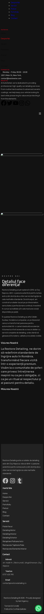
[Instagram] (12, 481)
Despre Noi (15, 2)
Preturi (13, 9)
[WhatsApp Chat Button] (38, 608)
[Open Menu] (40, 113)
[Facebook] (5, 481)
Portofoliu (15, 12)
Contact (14, 18)
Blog (12, 15)
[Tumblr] (19, 481)
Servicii (13, 5)
